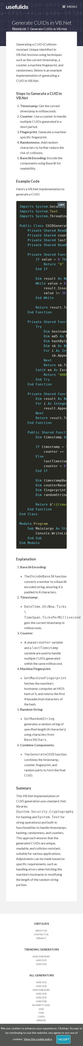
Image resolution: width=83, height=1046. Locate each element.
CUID (41, 1012)
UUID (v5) (41, 993)
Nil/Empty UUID (41, 1005)
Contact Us (41, 934)
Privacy (41, 938)
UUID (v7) (41, 960)
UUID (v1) (41, 964)
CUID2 (41, 1016)
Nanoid (41, 1020)
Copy (61, 205)
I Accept (63, 1039)
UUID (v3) (41, 986)
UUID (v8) (41, 1001)
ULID (41, 1009)
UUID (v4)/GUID (41, 956)
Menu (71, 6)
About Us (41, 930)
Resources (19, 28)
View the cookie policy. (38, 1039)
